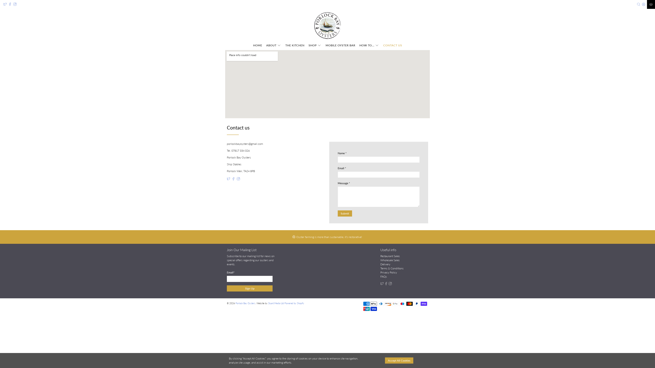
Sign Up (249, 288)
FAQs (383, 276)
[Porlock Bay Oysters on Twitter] (5, 5)
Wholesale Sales (390, 260)
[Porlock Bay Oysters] (327, 25)
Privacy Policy (388, 272)
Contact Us (392, 45)
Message (344, 183)
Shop (313, 45)
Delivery (385, 264)
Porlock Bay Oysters (245, 303)
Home (257, 45)
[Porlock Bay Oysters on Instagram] (15, 5)
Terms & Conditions (392, 268)
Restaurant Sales (390, 256)
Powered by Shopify (294, 303)
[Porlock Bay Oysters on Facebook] (10, 5)
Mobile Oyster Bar (340, 45)
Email (342, 168)
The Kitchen (294, 45)
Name (342, 153)
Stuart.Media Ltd (276, 303)
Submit (345, 213)
